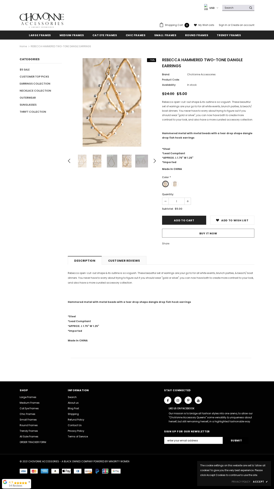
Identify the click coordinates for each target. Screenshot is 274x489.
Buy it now (208, 233)
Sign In (223, 25)
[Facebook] (167, 400)
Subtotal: (168, 208)
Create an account (242, 25)
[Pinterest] (188, 400)
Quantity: (168, 194)
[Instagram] (178, 400)
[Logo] (42, 20)
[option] (112, 102)
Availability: (169, 85)
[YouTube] (198, 400)
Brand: (166, 74)
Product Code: (171, 79)
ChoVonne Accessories (201, 74)
